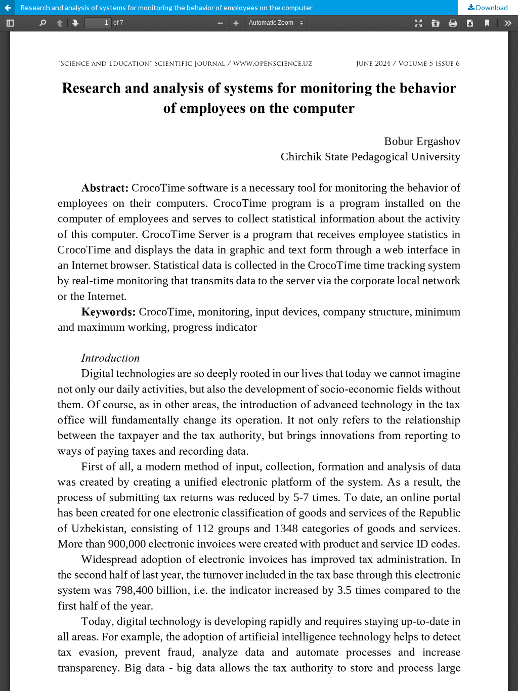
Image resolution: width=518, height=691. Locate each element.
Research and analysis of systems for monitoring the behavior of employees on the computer (166, 7)
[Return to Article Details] (7, 7)
